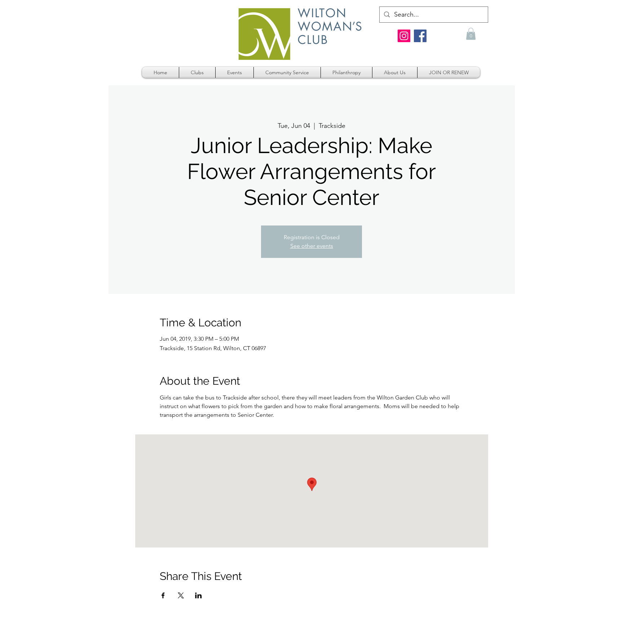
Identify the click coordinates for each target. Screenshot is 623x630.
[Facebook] (420, 36)
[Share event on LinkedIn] (198, 595)
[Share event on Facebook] (163, 595)
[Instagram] (404, 36)
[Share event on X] (180, 595)
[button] (471, 34)
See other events (311, 245)
